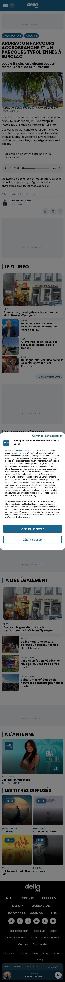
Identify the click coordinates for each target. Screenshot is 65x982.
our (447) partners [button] (19, 450)
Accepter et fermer (32, 528)
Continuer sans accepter (47, 435)
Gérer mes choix (32, 539)
